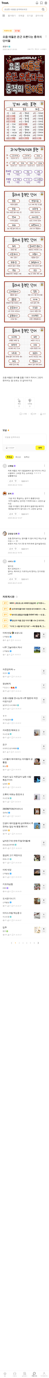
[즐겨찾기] (16, 596)
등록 (40, 448)
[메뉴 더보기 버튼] (3, 15)
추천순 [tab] (9, 457)
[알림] (37, 3)
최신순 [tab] (18, 457)
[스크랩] (41, 3)
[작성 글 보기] (45, 3)
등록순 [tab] (27, 457)
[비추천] (16, 481)
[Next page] (38, 943)
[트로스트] (5, 3)
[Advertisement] (24, 23)
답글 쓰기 (25, 481)
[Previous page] (11, 943)
